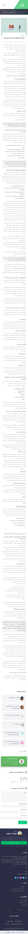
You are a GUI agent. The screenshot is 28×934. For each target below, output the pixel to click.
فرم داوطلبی (24, 905)
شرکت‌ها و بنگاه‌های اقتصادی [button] (18, 891)
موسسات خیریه (24, 900)
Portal (17, 930)
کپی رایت (7, 924)
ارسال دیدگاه (22, 822)
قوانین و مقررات (18, 921)
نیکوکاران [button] (22, 886)
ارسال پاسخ (13, 782)
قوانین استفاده (10, 921)
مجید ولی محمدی (8, 910)
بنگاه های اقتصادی (23, 902)
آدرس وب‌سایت (23, 815)
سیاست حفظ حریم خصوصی (17, 924)
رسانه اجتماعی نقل (21, 910)
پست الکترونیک (23, 809)
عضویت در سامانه (14, 843)
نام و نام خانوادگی (23, 804)
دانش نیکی (22, 35)
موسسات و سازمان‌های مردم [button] (18, 889)
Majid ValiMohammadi (13, 759)
